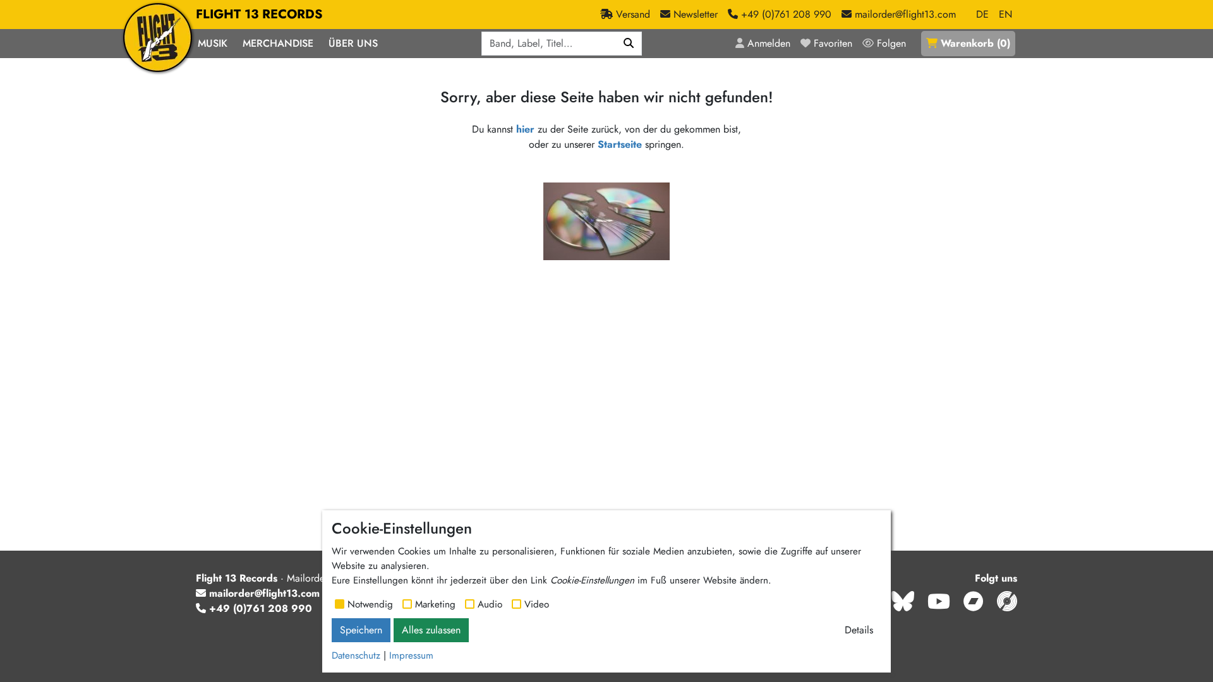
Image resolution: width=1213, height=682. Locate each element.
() (975, 43)
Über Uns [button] (353, 43)
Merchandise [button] (278, 43)
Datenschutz (356, 655)
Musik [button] (212, 43)
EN (1005, 14)
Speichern (361, 630)
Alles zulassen (431, 630)
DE (982, 14)
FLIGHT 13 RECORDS (259, 14)
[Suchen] (629, 44)
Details (859, 630)
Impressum (411, 655)
